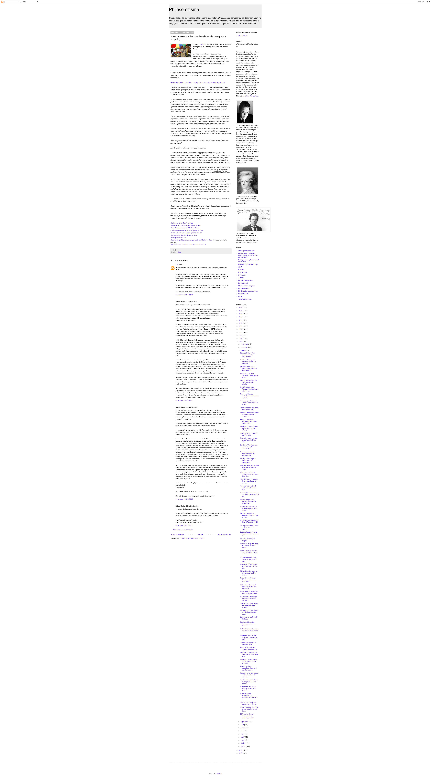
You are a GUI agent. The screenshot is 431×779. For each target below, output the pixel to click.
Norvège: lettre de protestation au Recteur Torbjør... (249, 396)
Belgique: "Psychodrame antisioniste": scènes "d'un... (249, 428)
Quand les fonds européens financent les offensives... (248, 668)
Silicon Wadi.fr (243, 294)
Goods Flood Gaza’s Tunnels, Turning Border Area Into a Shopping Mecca (197, 82)
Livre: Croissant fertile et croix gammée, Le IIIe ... (248, 552)
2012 (241, 332)
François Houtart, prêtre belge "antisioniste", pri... (248, 440)
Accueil (200, 534)
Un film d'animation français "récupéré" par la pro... (249, 515)
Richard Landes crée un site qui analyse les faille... (248, 573)
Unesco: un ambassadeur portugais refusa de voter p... (249, 675)
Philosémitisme (184, 9)
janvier (243, 746)
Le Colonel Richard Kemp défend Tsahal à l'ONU (249, 521)
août (242, 725)
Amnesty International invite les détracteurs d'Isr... (248, 488)
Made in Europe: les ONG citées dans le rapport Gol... (249, 709)
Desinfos (241, 270)
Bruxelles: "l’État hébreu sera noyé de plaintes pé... (248, 566)
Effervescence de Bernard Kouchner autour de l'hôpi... (249, 467)
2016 (241, 320)
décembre (244, 344)
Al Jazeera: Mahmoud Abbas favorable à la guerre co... (248, 587)
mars (243, 740)
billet (203, 44)
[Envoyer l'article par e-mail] (174, 250)
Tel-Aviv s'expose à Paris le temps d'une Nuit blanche (249, 682)
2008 (241, 750)
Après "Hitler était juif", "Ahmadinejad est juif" (248, 648)
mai (242, 734)
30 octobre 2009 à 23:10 (184, 525)
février (243, 743)
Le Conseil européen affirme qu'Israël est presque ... (248, 362)
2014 (241, 326)
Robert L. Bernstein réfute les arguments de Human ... (249, 414)
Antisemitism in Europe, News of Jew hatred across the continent (247, 255)
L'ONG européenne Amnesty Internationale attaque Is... (249, 389)
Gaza (179, 252)
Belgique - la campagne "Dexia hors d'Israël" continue (248, 661)
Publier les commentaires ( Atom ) (192, 538)
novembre (244, 347)
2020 (241, 308)
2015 (241, 323)
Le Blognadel (243, 283)
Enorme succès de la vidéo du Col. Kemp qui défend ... (249, 474)
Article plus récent (177, 534)
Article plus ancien (224, 534)
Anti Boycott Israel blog (246, 251)
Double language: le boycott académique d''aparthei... (248, 501)
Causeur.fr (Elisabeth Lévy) (248, 264)
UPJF (240, 296)
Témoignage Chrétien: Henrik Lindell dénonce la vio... (249, 403)
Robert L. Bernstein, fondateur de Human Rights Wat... (248, 421)
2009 (241, 341)
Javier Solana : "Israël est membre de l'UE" (249, 408)
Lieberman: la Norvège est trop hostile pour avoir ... (248, 688)
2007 (241, 753)
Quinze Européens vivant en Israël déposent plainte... (249, 605)
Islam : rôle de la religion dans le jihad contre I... (249, 592)
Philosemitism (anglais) (246, 286)
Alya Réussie (242, 36)
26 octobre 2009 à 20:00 (184, 499)
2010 (241, 338)
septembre (245, 721)
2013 (241, 329)
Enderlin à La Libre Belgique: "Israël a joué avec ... (249, 375)
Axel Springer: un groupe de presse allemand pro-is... (249, 481)
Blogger (219, 773)
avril (242, 737)
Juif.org (241, 278)
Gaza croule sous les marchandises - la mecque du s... (247, 454)
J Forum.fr (242, 275)
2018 (241, 314)
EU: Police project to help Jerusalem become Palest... (249, 545)
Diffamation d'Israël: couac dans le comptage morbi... (247, 716)
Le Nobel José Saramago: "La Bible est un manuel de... (249, 495)
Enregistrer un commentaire (183, 530)
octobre (243, 350)
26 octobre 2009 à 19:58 (184, 400)
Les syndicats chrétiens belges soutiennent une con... (249, 534)
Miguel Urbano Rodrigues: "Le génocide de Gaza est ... (248, 696)
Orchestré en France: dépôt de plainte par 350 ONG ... (248, 580)
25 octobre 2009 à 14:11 (184, 295)
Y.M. (177, 264)
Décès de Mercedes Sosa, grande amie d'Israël (247, 624)
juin (242, 731)
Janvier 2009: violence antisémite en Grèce (248, 703)
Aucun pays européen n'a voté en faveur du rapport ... (249, 527)
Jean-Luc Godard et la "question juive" (248, 643)
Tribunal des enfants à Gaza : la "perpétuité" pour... (248, 559)
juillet (243, 728)
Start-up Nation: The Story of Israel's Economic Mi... (247, 355)
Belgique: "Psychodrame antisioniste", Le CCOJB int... (249, 447)
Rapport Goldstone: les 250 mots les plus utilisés (248, 382)
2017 (241, 317)
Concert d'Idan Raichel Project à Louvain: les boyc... (248, 637)
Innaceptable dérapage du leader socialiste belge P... (248, 598)
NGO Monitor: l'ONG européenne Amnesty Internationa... (248, 368)
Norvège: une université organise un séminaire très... (249, 654)
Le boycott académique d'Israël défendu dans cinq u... (248, 508)
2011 (241, 335)
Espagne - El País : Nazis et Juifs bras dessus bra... (249, 612)
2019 (241, 311)
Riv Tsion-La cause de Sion (248, 291)
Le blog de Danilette (245, 280)
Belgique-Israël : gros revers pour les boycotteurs (247, 460)
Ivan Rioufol (242, 272)
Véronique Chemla (245, 299)
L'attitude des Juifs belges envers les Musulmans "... (249, 631)
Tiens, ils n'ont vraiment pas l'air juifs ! (248, 434)
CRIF (240, 267)
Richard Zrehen (243, 288)
